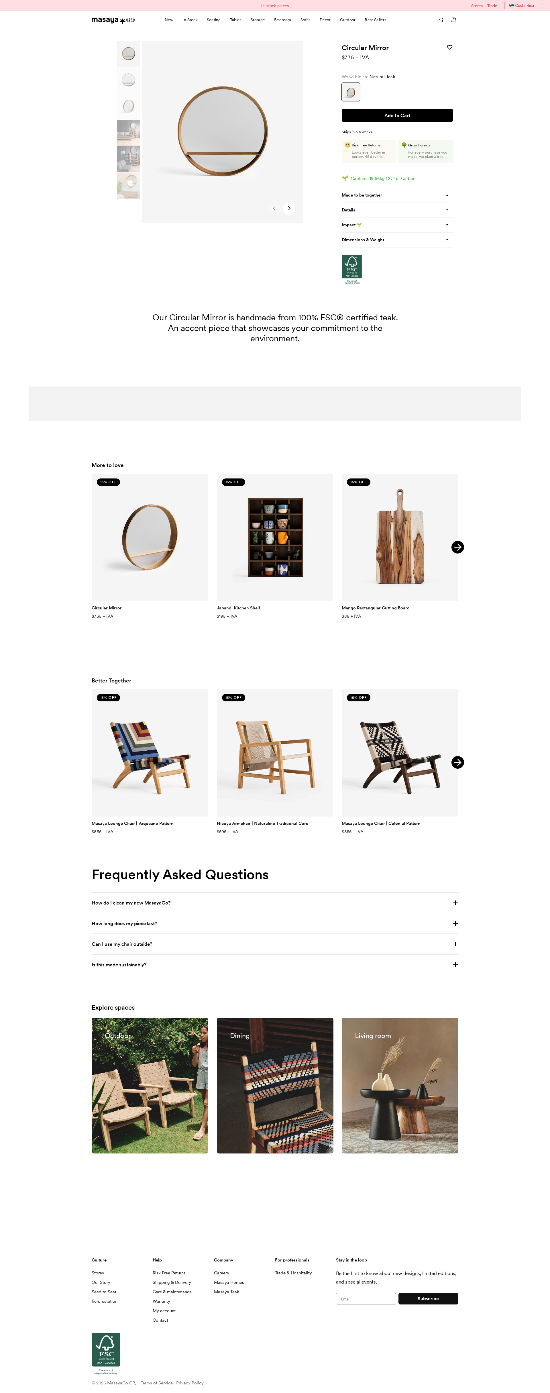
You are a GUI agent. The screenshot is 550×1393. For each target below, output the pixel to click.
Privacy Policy (190, 1383)
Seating (214, 19)
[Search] (439, 20)
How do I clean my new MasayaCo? (132, 903)
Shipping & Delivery (172, 1282)
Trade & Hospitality (293, 1273)
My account (164, 1310)
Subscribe (428, 1298)
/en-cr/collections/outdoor (121, 1020)
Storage (258, 19)
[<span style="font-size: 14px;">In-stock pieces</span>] (274, 5)
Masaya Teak (226, 1291)
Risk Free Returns (169, 1273)
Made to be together (362, 195)
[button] (289, 208)
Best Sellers (375, 19)
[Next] (457, 547)
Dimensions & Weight (363, 239)
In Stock (189, 19)
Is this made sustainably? (119, 965)
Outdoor (347, 19)
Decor (325, 19)
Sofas (305, 19)
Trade (492, 5)
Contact (160, 1320)
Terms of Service (157, 1383)
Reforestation (104, 1301)
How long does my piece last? (124, 923)
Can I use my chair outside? (122, 944)
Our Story (101, 1282)
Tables (235, 19)
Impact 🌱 (352, 224)
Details (348, 210)
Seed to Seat (104, 1291)
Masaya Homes (229, 1282)
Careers (221, 1273)
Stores (477, 5)
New (169, 19)
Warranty (161, 1301)
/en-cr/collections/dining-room (250, 1020)
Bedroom (282, 19)
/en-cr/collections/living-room (375, 1020)
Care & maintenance (172, 1291)
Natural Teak (351, 92)
